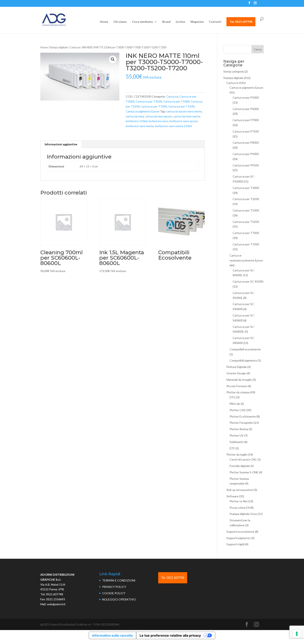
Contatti (215, 21)
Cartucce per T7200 (181, 106)
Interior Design (236, 373)
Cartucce (74, 47)
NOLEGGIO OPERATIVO (119, 599)
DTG (233, 397)
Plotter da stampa (238, 392)
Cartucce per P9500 (246, 165)
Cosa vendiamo (142, 21)
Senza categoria (233, 71)
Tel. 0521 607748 (241, 21)
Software (232, 496)
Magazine (197, 21)
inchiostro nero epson (183, 121)
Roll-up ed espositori (239, 490)
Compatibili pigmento (243, 360)
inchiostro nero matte (140, 126)
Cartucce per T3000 (246, 188)
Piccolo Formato (236, 386)
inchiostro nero (158, 121)
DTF (232, 448)
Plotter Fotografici (241, 422)
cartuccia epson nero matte (184, 111)
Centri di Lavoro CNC (243, 459)
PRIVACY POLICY (114, 586)
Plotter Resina (239, 429)
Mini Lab (235, 403)
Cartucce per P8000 (246, 142)
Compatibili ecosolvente (245, 349)
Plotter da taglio (236, 454)
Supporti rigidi (235, 544)
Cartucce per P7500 (246, 131)
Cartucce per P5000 (246, 97)
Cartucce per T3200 (149, 101)
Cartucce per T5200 (246, 221)
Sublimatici (236, 442)
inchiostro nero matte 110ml (173, 126)
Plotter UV (237, 435)
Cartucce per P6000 (246, 109)
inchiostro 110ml (136, 121)
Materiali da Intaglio (239, 379)
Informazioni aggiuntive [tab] (61, 144)
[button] (112, 59)
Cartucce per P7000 (246, 120)
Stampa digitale (58, 47)
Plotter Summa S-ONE (244, 472)
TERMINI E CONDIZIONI (118, 580)
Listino (180, 21)
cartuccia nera (135, 116)
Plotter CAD (238, 410)
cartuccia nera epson (158, 116)
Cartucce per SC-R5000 (248, 281)
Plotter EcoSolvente (243, 416)
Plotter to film (239, 501)
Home (104, 21)
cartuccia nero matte (186, 116)
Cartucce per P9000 (246, 154)
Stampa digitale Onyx (243, 514)
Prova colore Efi (240, 507)
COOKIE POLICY (113, 593)
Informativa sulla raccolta (112, 635)
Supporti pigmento (238, 538)
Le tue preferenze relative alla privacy (170, 635)
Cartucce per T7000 (154, 106)
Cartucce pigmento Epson (142, 111)
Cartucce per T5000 (176, 101)
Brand (166, 21)
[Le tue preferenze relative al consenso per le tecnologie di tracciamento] (297, 634)
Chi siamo (120, 21)
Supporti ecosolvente (240, 531)
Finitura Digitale (236, 367)
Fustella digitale (240, 466)
